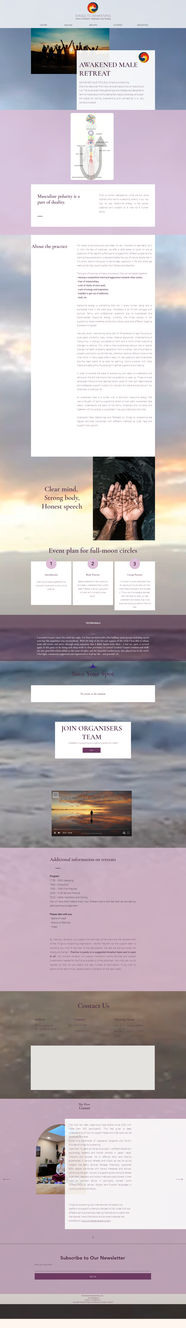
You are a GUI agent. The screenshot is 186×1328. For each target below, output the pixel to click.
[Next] (179, 1179)
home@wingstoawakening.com (92, 1296)
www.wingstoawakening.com (96, 1220)
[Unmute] (59, 832)
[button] (43, 25)
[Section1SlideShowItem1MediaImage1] (93, 1237)
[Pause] (55, 832)
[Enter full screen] (128, 832)
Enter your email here (43, 1264)
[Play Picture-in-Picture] (124, 832)
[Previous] (6, 1179)
